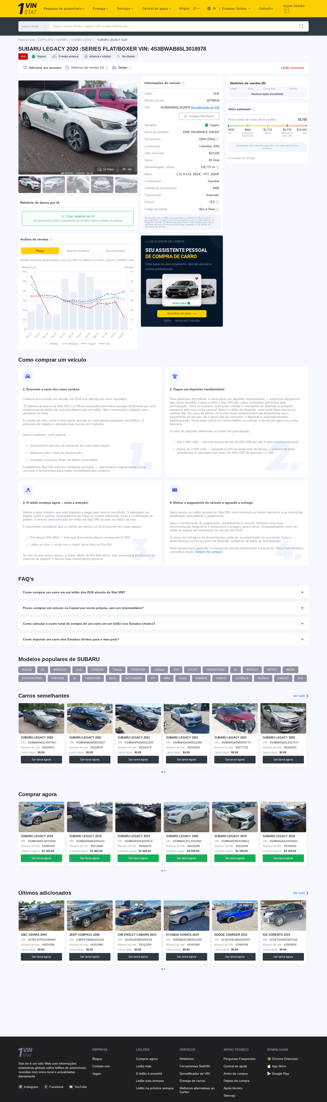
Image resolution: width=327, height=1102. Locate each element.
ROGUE (27, 669)
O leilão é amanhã (149, 1073)
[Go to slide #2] (54, 184)
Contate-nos (101, 1066)
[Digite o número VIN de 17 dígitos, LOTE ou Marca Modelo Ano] (301, 26)
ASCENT (283, 678)
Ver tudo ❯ (301, 696)
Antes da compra (236, 1073)
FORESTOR (93, 678)
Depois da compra (237, 1081)
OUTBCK (263, 678)
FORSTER (57, 678)
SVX (176, 669)
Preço (40, 251)
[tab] (162, 772)
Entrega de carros (192, 1081)
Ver (130, 169)
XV (235, 669)
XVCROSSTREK (32, 678)
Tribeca (117, 669)
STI (153, 678)
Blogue (184, 8)
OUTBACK (242, 678)
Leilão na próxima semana (155, 1088)
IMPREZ (272, 669)
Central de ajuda (235, 1066)
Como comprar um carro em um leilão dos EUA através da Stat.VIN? (74, 592)
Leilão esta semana (150, 1081)
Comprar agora (147, 1059)
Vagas (96, 1073)
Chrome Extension (285, 1059)
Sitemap (229, 1095)
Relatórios (187, 1059)
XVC (300, 678)
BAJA (112, 678)
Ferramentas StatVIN (195, 1066)
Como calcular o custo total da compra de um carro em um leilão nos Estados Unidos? (89, 623)
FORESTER (138, 669)
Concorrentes (115, 251)
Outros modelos (78, 251)
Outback (159, 669)
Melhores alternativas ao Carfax (197, 1090)
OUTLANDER (133, 678)
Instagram (31, 1087)
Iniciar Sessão (294, 6)
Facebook (56, 1087)
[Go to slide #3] (78, 184)
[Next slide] (131, 123)
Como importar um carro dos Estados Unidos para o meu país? (71, 639)
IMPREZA (252, 669)
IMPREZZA (60, 669)
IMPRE (290, 669)
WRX (167, 678)
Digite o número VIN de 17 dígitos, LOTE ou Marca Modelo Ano (91, 26)
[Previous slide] (25, 123)
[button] (34, 26)
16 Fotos (108, 169)
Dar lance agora (41, 759)
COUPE (192, 669)
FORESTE (97, 669)
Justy (79, 669)
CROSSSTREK (215, 669)
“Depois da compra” (209, 551)
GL (75, 678)
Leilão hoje (143, 1066)
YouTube (80, 1087)
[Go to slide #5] (126, 184)
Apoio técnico (233, 1088)
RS (43, 669)
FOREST (221, 678)
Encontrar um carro (179, 313)
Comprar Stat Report (201, 116)
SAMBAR (201, 678)
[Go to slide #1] (29, 184)
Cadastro (266, 8)
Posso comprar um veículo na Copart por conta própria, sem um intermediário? (83, 608)
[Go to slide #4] (102, 184)
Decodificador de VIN (195, 1073)
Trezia (183, 678)
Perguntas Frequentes (239, 1059)
